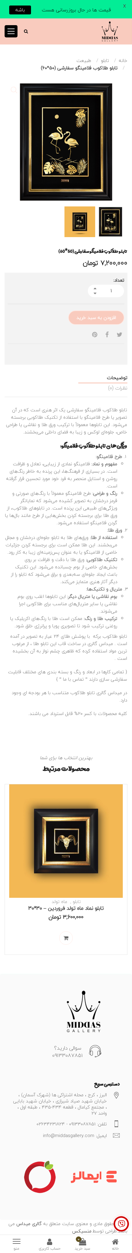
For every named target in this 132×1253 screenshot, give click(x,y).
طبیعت (83, 60)
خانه (123, 60)
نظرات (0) (117, 388)
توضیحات (117, 377)
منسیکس (81, 1231)
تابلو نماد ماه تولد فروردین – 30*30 (66, 908)
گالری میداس (28, 1224)
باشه (20, 10)
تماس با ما (73, 679)
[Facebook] (107, 335)
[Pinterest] (94, 335)
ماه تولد (59, 901)
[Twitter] (119, 335)
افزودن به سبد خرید (96, 317)
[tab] (66, 377)
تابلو (105, 60)
